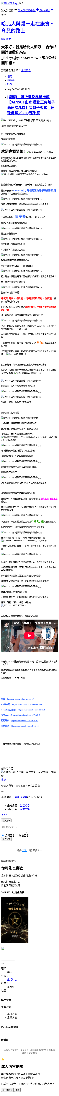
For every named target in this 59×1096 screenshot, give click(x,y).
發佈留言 (6, 839)
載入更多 (6, 820)
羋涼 (3, 779)
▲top (4, 814)
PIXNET (14, 1050)
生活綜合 (26, 70)
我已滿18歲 (7, 1090)
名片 (9, 84)
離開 (17, 1090)
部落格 (11, 80)
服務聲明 (33, 1053)
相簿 (9, 76)
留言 (24, 797)
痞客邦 (18, 797)
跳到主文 (6, 39)
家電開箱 (25, 809)
